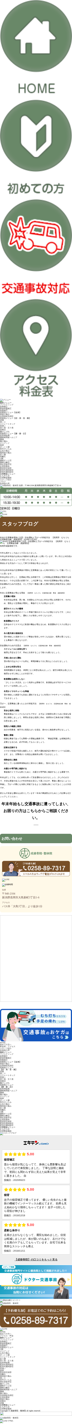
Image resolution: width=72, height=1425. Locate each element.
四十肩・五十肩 (6, 428)
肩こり (3, 422)
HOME (3, 1043)
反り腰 (3, 455)
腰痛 (2, 439)
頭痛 (2, 420)
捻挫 (2, 445)
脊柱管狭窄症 (6, 464)
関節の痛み (5, 414)
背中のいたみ (6, 449)
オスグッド (5, 443)
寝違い (3, 426)
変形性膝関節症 (6, 472)
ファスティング (6, 405)
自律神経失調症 (6, 416)
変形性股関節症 (6, 470)
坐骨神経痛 (5, 435)
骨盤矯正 (4, 410)
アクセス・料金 (6, 1336)
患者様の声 (5, 483)
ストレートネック (7, 424)
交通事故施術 (6, 478)
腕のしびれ (5, 432)
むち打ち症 (5, 476)
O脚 (1, 458)
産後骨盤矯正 (6, 408)
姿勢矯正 (4, 407)
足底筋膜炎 (5, 466)
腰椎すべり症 (6, 460)
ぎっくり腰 (5, 447)
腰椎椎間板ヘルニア (8, 437)
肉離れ (3, 457)
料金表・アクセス (7, 1046)
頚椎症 (3, 430)
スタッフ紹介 (6, 480)
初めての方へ (6, 1044)
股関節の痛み (6, 453)
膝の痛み (4, 441)
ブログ (3, 482)
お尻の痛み (5, 451)
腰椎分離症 (5, 462)
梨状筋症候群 (6, 468)
